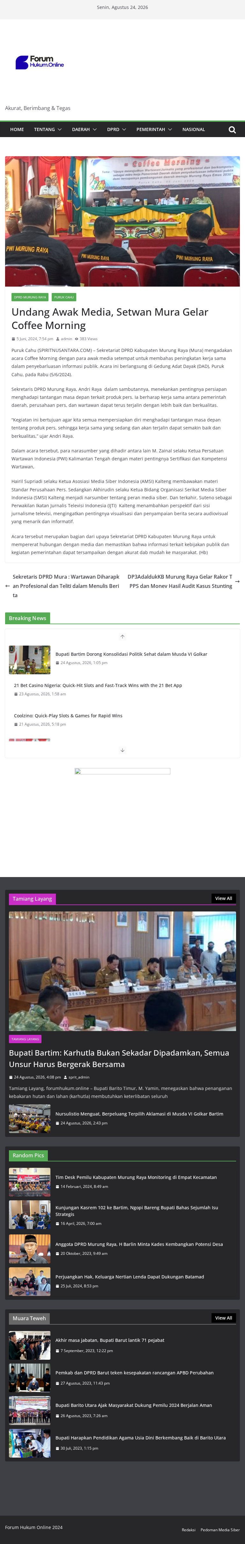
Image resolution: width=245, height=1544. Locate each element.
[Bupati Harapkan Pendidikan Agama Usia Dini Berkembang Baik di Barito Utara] (29, 1443)
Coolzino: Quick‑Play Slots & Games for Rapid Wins (68, 716)
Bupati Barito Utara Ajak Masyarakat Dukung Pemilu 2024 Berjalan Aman (134, 1405)
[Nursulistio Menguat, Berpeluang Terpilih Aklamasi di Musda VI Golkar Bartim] (29, 1118)
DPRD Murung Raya (30, 297)
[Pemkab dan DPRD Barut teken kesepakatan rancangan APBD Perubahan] (29, 1378)
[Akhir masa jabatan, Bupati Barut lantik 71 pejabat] (29, 1345)
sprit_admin (79, 1077)
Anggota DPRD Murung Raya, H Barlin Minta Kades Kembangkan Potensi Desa (139, 1244)
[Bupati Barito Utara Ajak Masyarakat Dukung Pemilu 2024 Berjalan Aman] (29, 1410)
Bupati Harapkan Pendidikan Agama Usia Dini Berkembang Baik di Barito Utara (141, 1438)
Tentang (44, 129)
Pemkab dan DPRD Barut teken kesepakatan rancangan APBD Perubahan (135, 1373)
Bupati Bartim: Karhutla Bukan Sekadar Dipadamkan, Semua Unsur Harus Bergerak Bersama (119, 1058)
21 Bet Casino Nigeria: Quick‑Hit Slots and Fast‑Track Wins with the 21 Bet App (98, 685)
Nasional (193, 129)
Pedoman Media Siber (220, 1530)
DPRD (113, 129)
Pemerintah (151, 129)
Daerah (81, 129)
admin (66, 338)
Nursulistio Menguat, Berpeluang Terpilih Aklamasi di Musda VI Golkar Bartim (139, 1114)
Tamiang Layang (25, 1039)
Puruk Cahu (64, 297)
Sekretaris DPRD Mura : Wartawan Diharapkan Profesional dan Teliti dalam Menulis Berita (66, 586)
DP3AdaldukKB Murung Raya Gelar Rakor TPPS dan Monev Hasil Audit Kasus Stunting (180, 581)
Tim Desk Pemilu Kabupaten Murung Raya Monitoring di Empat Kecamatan (136, 1177)
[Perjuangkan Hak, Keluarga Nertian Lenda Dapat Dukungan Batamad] (29, 1281)
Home (17, 129)
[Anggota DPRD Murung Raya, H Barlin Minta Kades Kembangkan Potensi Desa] (29, 1248)
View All (223, 898)
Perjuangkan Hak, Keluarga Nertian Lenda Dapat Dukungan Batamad (130, 1277)
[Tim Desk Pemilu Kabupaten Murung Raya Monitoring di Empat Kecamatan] (29, 1182)
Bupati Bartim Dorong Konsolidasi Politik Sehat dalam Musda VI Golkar (131, 654)
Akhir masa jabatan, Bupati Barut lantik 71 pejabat (110, 1340)
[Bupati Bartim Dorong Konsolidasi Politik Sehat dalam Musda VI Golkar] (29, 660)
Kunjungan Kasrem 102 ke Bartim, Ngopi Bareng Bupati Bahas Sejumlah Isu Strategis (137, 1210)
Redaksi (189, 1530)
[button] (58, 129)
